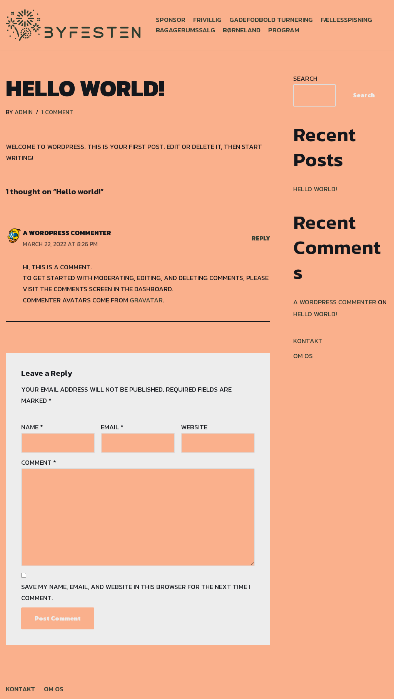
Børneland (241, 30)
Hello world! (315, 189)
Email (112, 427)
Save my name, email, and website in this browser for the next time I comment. (135, 592)
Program (283, 30)
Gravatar (146, 300)
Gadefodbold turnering (271, 20)
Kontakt (307, 341)
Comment (38, 462)
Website (194, 427)
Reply (261, 238)
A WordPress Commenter (67, 233)
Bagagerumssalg (185, 30)
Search (305, 78)
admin (24, 112)
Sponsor (170, 20)
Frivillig (207, 20)
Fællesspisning (346, 20)
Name (32, 427)
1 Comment (57, 112)
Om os (303, 356)
